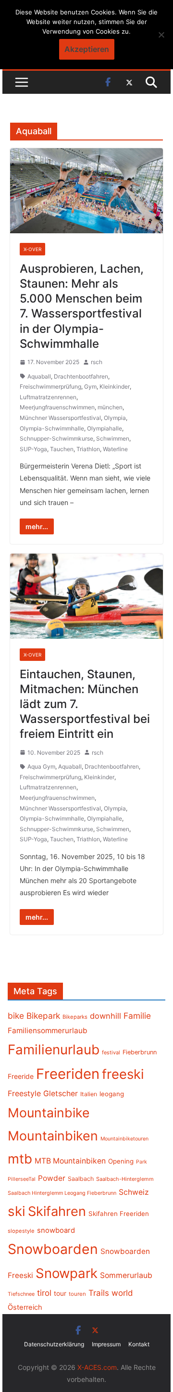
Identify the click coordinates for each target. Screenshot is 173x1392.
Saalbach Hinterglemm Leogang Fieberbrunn (62, 1193)
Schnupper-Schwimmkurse (56, 438)
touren (77, 1294)
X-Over (32, 249)
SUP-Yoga (33, 449)
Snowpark (67, 1273)
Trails (98, 1293)
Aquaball (39, 376)
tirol (44, 1293)
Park (141, 1162)
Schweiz (134, 1192)
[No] (161, 34)
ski (16, 1211)
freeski (123, 1074)
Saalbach (81, 1178)
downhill (105, 1016)
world (122, 1293)
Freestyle (24, 1093)
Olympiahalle (104, 428)
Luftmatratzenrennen (48, 397)
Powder (51, 1178)
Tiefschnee (21, 1294)
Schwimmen (112, 438)
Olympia (115, 417)
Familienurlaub (53, 1049)
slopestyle (21, 1230)
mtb (20, 1159)
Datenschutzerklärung (54, 1344)
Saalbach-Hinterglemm (125, 1179)
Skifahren (57, 1211)
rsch (96, 362)
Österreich (25, 1307)
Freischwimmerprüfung (50, 386)
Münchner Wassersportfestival (60, 417)
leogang (111, 1094)
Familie (137, 1016)
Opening (121, 1161)
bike (16, 1016)
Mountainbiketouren (124, 1139)
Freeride (21, 1076)
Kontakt (138, 1344)
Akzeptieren (86, 49)
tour (60, 1293)
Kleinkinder (114, 386)
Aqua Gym (41, 766)
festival (111, 1052)
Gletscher (60, 1093)
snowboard (56, 1230)
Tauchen (62, 449)
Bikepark (43, 1016)
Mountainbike (49, 1112)
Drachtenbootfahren (81, 376)
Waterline (115, 449)
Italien (88, 1094)
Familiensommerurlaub (47, 1030)
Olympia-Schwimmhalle (52, 428)
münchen (110, 407)
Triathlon (88, 449)
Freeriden (67, 1073)
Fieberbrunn (140, 1052)
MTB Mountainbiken (70, 1160)
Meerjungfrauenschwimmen (57, 407)
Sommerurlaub (126, 1275)
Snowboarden (53, 1249)
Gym (90, 386)
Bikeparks (74, 1016)
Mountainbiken (53, 1135)
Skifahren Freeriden (118, 1213)
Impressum (106, 1344)
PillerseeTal (22, 1179)
